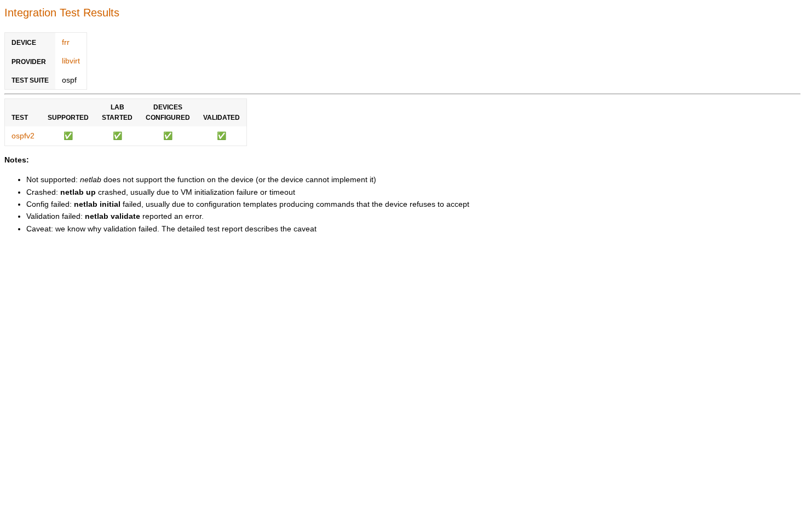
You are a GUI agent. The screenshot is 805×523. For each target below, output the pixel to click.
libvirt (71, 60)
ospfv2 (23, 135)
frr (66, 42)
